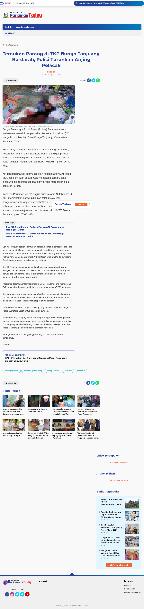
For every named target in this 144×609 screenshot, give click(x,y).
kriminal (68, 371)
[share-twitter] (93, 80)
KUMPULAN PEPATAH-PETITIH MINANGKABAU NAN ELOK (111, 502)
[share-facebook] (89, 80)
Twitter (18, 597)
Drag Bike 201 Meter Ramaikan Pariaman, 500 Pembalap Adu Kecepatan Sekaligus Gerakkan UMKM (111, 540)
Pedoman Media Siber (133, 592)
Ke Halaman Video (118, 463)
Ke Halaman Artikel (118, 481)
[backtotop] (72, 575)
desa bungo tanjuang (33, 371)
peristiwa (81, 371)
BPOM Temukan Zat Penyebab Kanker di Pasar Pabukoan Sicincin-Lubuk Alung (36, 359)
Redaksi (127, 585)
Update (82, 204)
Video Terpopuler (107, 455)
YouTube (29, 597)
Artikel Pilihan (105, 473)
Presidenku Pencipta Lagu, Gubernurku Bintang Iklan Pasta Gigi (111, 514)
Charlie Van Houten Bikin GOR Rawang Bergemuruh (101, 3)
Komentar (11, 383)
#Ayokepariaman (25, 27)
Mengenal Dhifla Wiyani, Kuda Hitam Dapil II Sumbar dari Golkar (110, 553)
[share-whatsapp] (98, 80)
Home (8, 3)
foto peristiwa (53, 371)
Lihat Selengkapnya (118, 565)
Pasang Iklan (129, 589)
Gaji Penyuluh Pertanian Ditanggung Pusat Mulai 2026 (111, 527)
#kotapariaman (11, 371)
